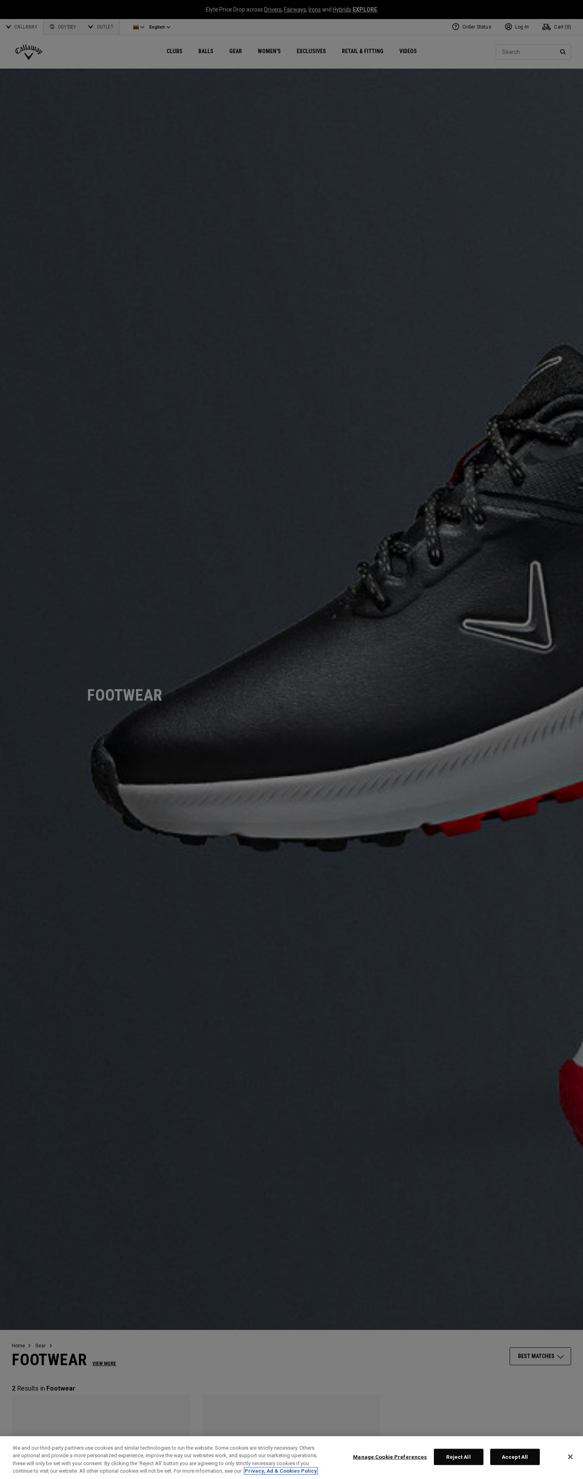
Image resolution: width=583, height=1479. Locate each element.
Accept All (515, 1457)
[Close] (570, 1457)
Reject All (458, 1457)
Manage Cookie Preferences (390, 1457)
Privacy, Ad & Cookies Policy (281, 1471)
